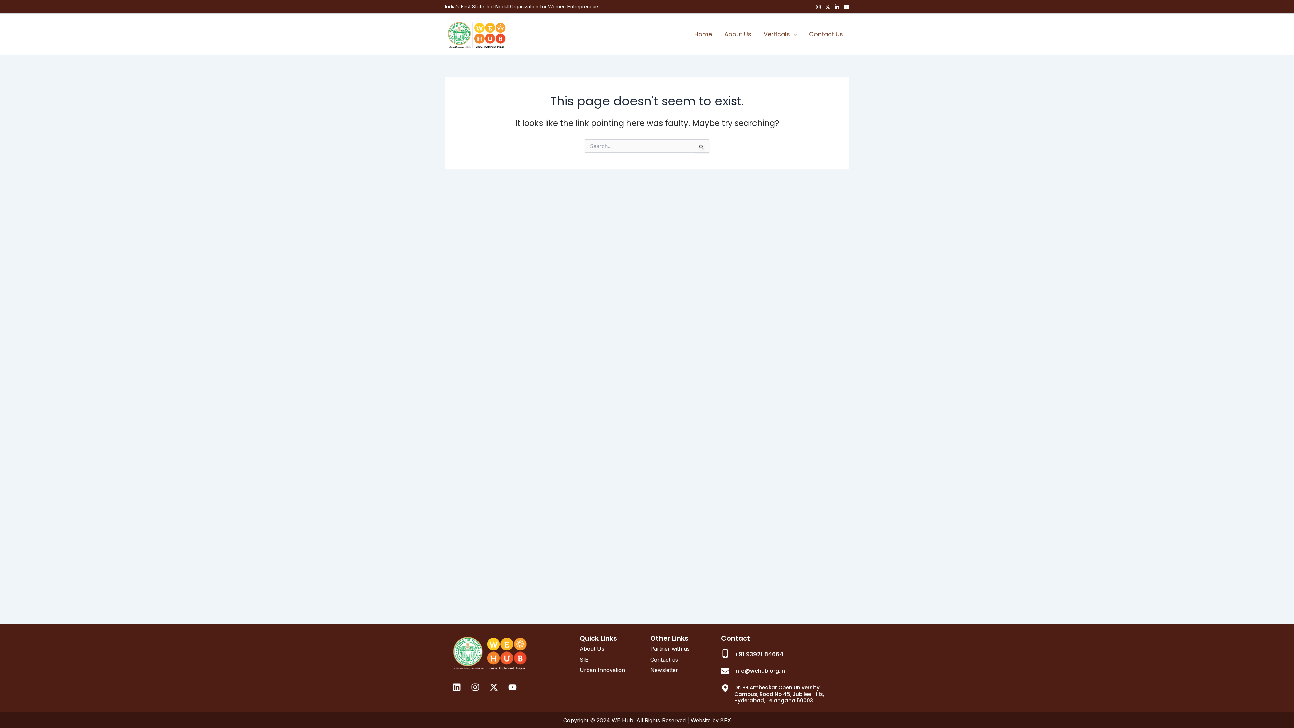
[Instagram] (818, 7)
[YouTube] (846, 7)
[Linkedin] (837, 7)
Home (703, 34)
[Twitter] (827, 7)
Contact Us (826, 34)
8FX (725, 720)
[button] (793, 34)
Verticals (777, 34)
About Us (737, 34)
